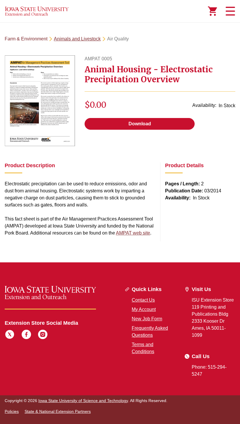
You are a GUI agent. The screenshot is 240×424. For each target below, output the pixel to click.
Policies (12, 411)
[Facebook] (26, 335)
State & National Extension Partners (58, 411)
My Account (144, 309)
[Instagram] (42, 335)
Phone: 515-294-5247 (209, 371)
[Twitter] (10, 335)
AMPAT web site (133, 232)
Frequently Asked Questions (150, 332)
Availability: (204, 105)
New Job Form (147, 318)
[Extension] (37, 11)
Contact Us (143, 300)
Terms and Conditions (143, 348)
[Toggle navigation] (229, 11)
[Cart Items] (212, 11)
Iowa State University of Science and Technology (83, 400)
